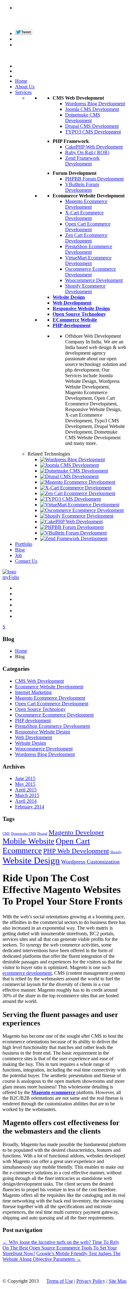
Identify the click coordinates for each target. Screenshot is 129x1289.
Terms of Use (59, 1281)
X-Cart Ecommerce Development (84, 215)
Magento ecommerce (53, 1092)
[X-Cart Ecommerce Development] (75, 487)
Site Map (117, 1281)
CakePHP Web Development (94, 146)
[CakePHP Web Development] (71, 521)
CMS (6, 833)
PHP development (33, 720)
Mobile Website (28, 841)
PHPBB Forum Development (94, 178)
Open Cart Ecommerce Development (88, 226)
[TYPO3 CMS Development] (70, 499)
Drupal (42, 833)
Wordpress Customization (90, 861)
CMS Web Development (39, 681)
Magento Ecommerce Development (86, 204)
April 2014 (26, 801)
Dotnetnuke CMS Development (82, 117)
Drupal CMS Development (92, 126)
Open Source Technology (40, 709)
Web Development (33, 737)
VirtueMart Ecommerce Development (88, 260)
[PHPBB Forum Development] (72, 527)
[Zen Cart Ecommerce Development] (77, 493)
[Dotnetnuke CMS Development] (74, 470)
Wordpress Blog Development (95, 103)
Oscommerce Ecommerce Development (90, 271)
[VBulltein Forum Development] (73, 532)
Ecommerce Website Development (49, 686)
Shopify (116, 852)
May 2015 (25, 784)
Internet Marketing (33, 692)
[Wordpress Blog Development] (72, 459)
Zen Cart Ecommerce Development (86, 237)
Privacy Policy (90, 1281)
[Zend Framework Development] (73, 538)
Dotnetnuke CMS (23, 833)
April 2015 (26, 789)
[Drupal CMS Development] (69, 476)
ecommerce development (27, 973)
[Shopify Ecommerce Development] (76, 516)
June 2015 (25, 778)
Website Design (30, 743)
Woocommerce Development (94, 280)
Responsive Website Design (42, 731)
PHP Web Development (76, 851)
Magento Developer (76, 832)
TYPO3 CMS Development (93, 131)
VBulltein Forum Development (82, 187)
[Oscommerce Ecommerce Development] (82, 510)
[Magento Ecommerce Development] (77, 482)
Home (21, 651)
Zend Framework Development (82, 160)
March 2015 (27, 795)
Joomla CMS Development (92, 109)
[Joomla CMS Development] (69, 465)
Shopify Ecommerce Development (85, 288)
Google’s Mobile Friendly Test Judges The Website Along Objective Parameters (62, 1256)
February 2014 (29, 806)
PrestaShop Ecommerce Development (88, 249)
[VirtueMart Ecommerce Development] (79, 504)
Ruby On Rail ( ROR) (87, 152)
